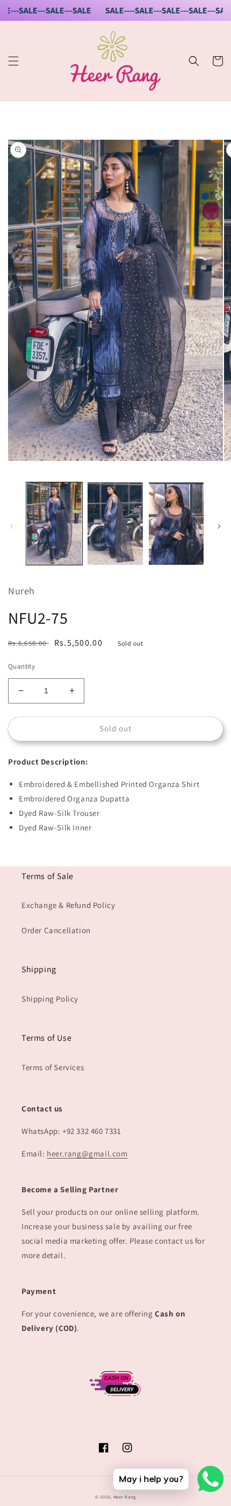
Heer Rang (124, 1497)
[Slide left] (12, 526)
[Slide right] (219, 526)
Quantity (21, 666)
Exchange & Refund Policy (68, 905)
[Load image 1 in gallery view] (54, 523)
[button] (13, 61)
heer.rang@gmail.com (87, 1153)
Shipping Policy (49, 999)
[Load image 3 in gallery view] (176, 523)
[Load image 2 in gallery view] (115, 523)
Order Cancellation (56, 930)
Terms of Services (52, 1067)
